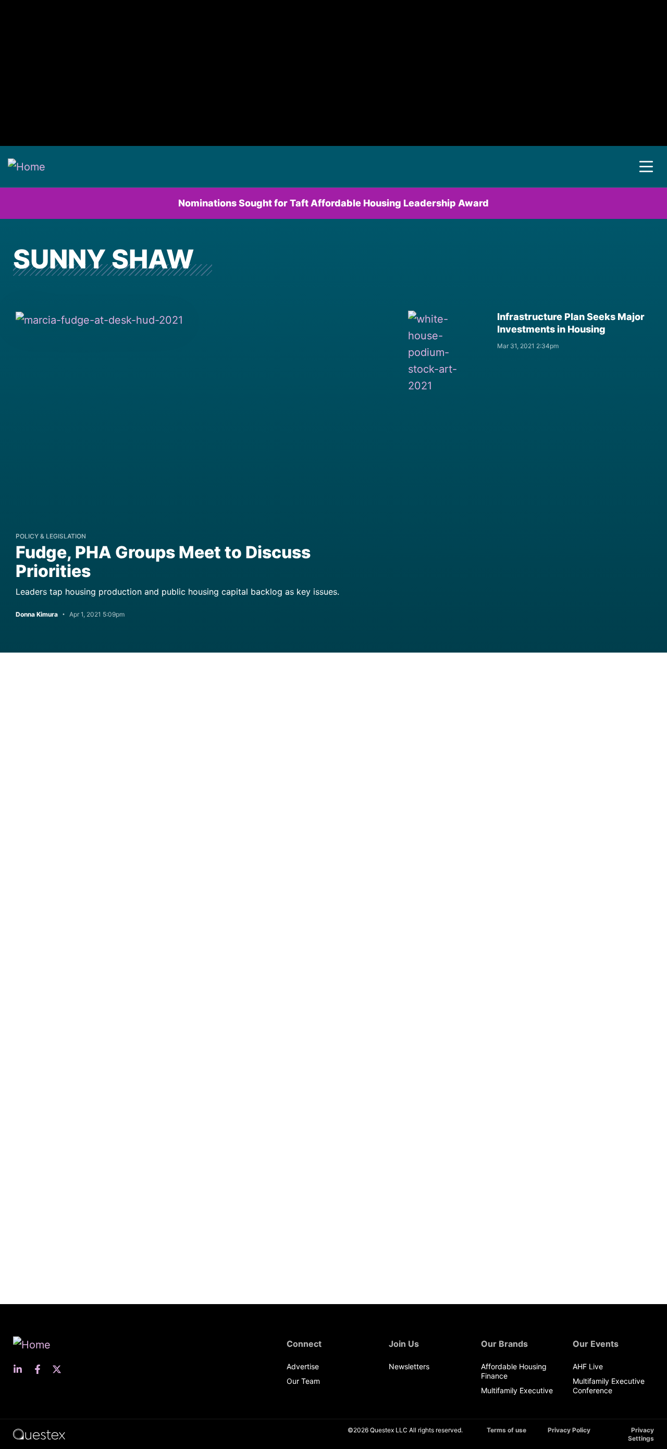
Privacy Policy (569, 1430)
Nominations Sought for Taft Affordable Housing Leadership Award (333, 203)
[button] (646, 167)
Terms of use (506, 1430)
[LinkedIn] (21, 1369)
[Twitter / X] (60, 1369)
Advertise (303, 1366)
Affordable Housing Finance (514, 1371)
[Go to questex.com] (39, 1434)
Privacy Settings (641, 1434)
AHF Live (588, 1366)
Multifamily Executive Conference (609, 1386)
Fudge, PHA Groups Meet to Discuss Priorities (163, 561)
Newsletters (409, 1366)
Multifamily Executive (517, 1390)
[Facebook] (40, 1369)
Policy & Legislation (51, 536)
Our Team (303, 1381)
